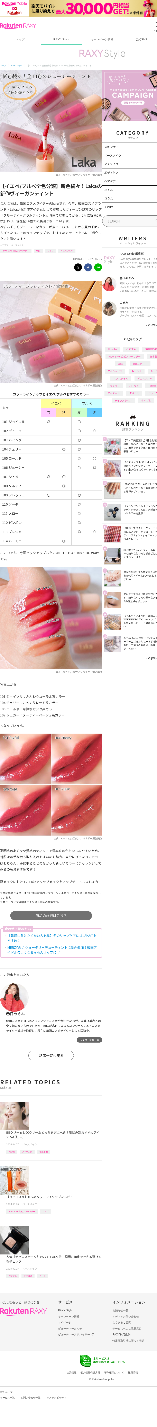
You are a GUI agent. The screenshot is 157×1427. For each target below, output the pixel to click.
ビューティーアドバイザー (74, 1334)
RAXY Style (61, 39)
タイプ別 (146, 400)
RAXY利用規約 (121, 1334)
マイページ (64, 1322)
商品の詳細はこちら (51, 915)
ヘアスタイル (120, 378)
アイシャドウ (115, 371)
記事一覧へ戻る (51, 1055)
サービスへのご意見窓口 (127, 1328)
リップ (50, 250)
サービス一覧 (7, 1397)
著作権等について (114, 1372)
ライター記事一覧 (89, 1040)
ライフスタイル (123, 400)
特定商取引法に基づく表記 (128, 1340)
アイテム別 (27, 1151)
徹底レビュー (140, 363)
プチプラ (115, 385)
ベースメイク (17, 245)
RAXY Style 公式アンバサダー (15, 250)
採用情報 (133, 1372)
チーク (42, 1275)
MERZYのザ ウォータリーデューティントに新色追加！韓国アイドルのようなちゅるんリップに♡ (52, 950)
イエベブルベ (67, 250)
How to (12, 1151)
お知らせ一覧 (120, 1310)
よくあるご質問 (121, 1322)
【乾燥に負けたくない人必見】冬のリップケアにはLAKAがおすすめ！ (52, 938)
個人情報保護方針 (90, 1372)
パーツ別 (134, 385)
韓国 (38, 250)
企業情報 (71, 1372)
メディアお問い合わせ (125, 1316)
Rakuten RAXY (18, 26)
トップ (20, 39)
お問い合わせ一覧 (30, 1397)
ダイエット (114, 393)
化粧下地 (43, 1151)
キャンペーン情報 (102, 39)
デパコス (28, 1275)
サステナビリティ (56, 1397)
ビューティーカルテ (70, 1328)
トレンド (136, 371)
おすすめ (13, 1275)
